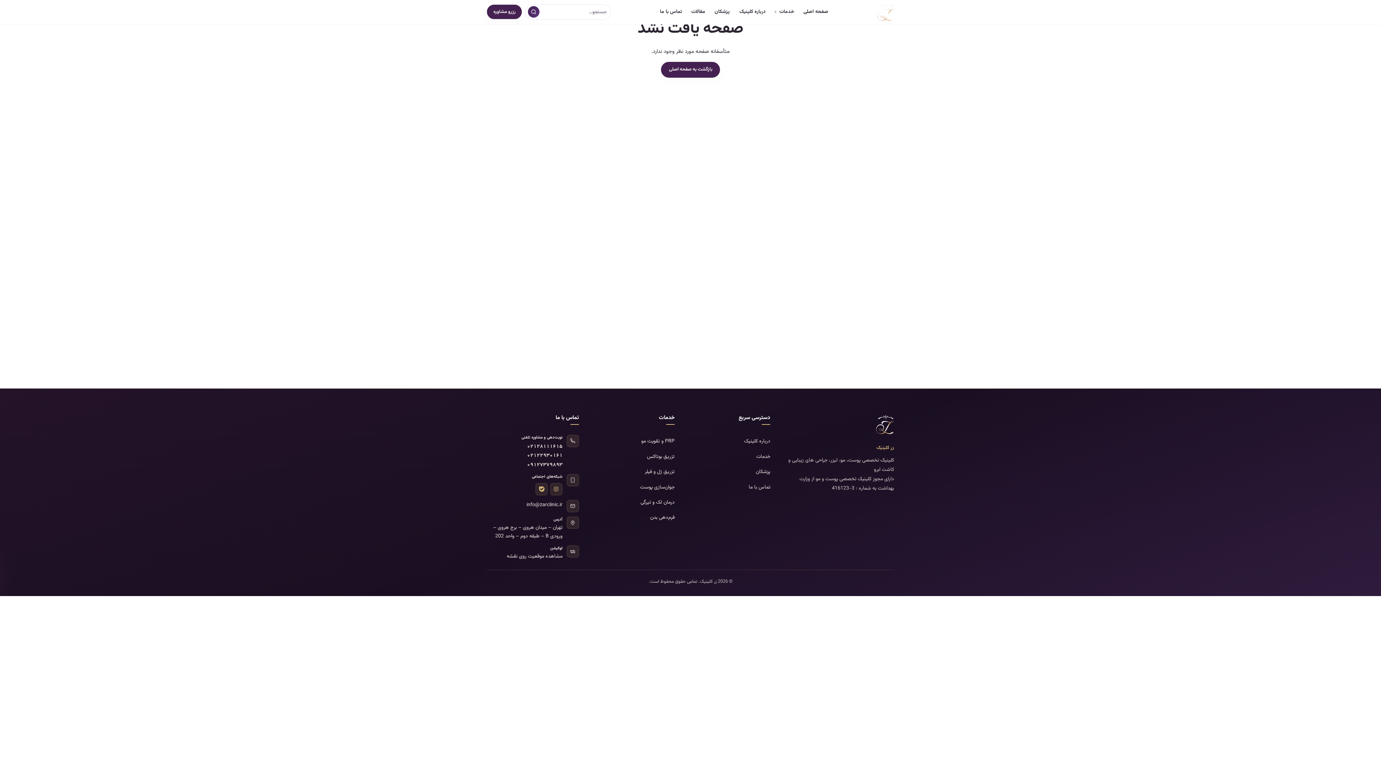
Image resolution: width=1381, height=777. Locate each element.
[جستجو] (533, 12)
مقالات (698, 12)
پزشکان (722, 12)
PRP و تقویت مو (658, 441)
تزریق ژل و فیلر (660, 472)
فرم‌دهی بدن (662, 518)
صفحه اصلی (815, 12)
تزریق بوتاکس (661, 457)
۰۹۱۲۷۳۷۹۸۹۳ (544, 465)
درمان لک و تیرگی (658, 502)
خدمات (786, 12)
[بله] (541, 489)
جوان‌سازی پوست (657, 487)
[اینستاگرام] (556, 489)
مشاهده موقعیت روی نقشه (534, 556)
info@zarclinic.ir (544, 505)
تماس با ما (671, 12)
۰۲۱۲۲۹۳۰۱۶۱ (544, 456)
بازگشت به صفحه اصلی (690, 69)
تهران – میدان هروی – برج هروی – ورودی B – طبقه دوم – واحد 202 (527, 532)
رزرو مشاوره (504, 11)
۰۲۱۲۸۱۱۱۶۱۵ (544, 447)
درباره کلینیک (752, 12)
